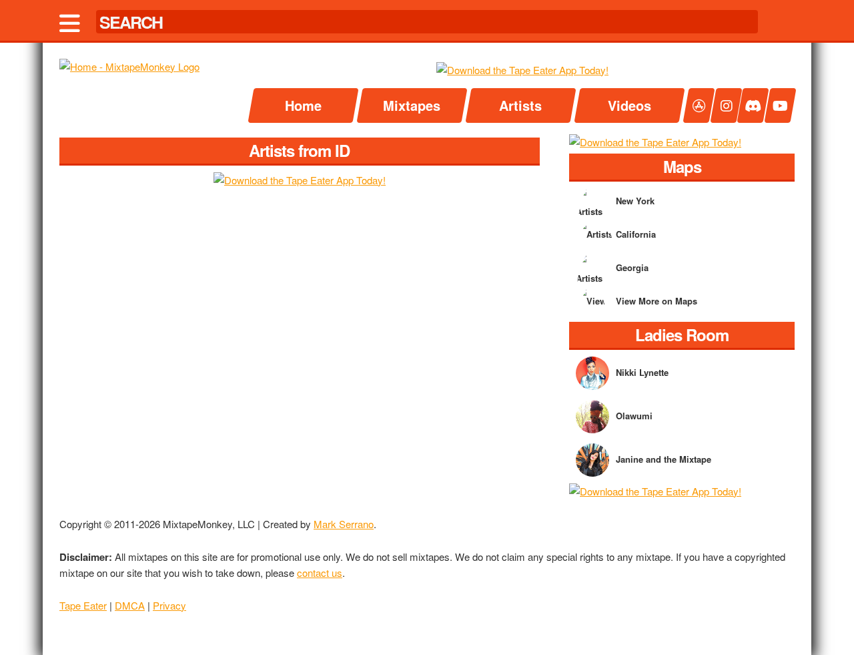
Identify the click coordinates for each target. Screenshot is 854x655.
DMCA (130, 605)
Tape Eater (83, 605)
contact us (319, 573)
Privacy (169, 605)
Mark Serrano (344, 524)
